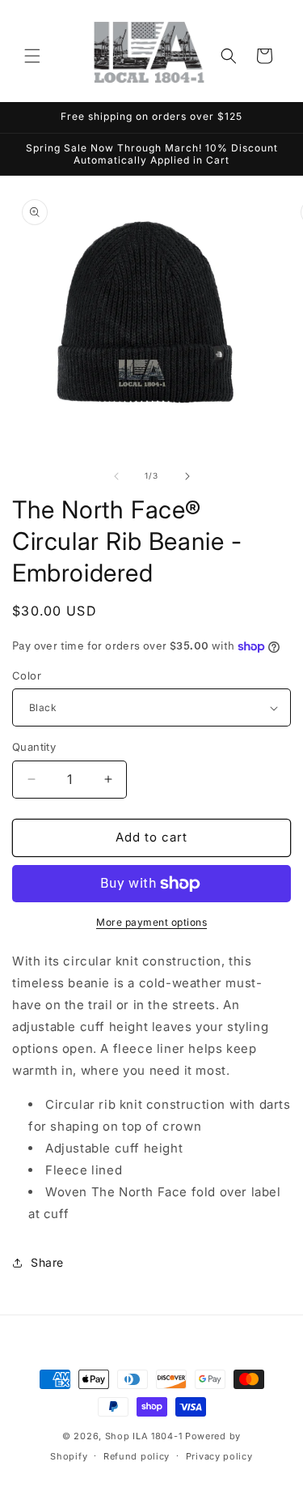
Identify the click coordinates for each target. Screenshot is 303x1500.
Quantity (34, 746)
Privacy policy (219, 1456)
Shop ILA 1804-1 (144, 1436)
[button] (32, 56)
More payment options (151, 922)
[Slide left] (116, 476)
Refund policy (136, 1456)
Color (26, 675)
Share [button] (47, 1262)
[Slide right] (187, 476)
